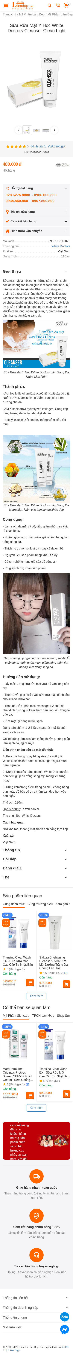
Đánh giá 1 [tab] (12, 868)
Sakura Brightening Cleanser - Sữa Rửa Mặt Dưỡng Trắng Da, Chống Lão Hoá (54, 963)
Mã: (26, 152)
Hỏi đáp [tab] (9, 859)
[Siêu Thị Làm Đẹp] (23, 5)
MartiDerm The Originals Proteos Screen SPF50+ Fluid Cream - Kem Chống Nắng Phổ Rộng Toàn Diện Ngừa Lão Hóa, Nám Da (17, 1074)
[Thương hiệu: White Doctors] (62, 164)
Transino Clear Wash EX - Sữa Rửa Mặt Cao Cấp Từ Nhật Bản (18, 961)
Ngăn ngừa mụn (15, 537)
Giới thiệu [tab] (12, 271)
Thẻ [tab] (6, 877)
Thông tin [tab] (11, 850)
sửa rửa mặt (41, 298)
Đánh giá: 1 (38, 146)
